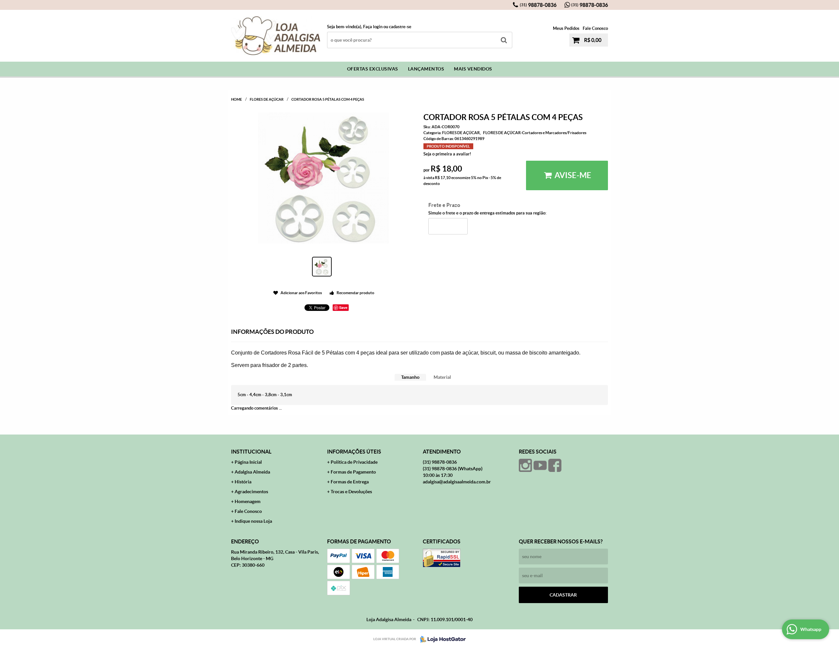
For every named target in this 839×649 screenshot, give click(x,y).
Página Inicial (248, 462)
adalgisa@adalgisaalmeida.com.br (457, 481)
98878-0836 (538, 5)
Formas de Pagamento (353, 472)
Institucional (251, 452)
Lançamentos (426, 68)
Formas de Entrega (350, 481)
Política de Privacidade (354, 462)
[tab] (410, 377)
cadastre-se (400, 26)
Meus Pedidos (566, 28)
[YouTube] (540, 465)
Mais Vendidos (473, 68)
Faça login (372, 26)
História (243, 481)
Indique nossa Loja (253, 521)
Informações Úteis (354, 452)
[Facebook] (554, 465)
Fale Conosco (595, 28)
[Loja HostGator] (440, 639)
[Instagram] (525, 465)
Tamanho (410, 377)
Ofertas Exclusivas (372, 68)
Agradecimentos (251, 491)
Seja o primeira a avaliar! (447, 154)
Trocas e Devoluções (351, 491)
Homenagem (248, 501)
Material (442, 377)
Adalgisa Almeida (252, 472)
